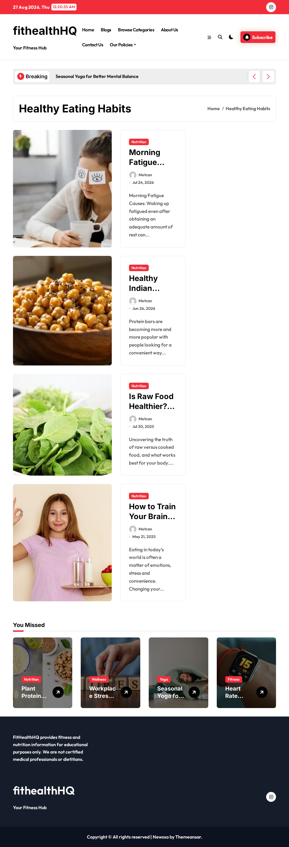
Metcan (145, 174)
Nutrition (139, 142)
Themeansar (188, 837)
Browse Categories (136, 29)
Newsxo (161, 837)
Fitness (234, 679)
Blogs (106, 29)
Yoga (164, 679)
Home (88, 29)
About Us (169, 29)
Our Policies (121, 44)
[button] (268, 76)
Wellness (99, 679)
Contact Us (92, 44)
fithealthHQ (45, 31)
